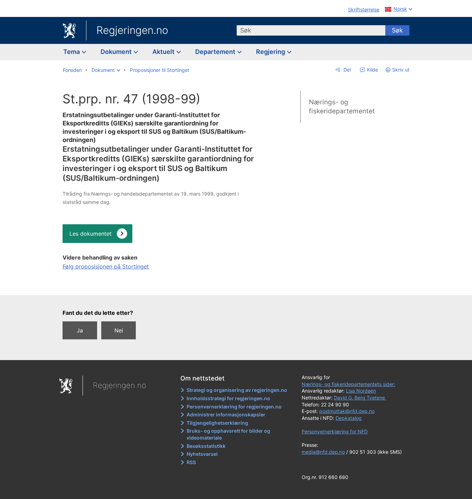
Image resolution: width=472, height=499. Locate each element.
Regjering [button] (271, 51)
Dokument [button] (117, 51)
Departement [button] (216, 51)
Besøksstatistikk (206, 446)
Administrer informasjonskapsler (226, 414)
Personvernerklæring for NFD (335, 431)
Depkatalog (349, 418)
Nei (118, 330)
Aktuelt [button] (164, 51)
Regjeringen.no (132, 30)
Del (346, 70)
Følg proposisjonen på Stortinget (106, 266)
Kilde (372, 70)
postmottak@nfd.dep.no (347, 411)
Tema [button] (72, 51)
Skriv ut (400, 70)
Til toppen (158, 285)
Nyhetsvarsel (202, 454)
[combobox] (311, 30)
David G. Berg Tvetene (360, 398)
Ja (80, 330)
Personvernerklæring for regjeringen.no (234, 406)
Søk (397, 30)
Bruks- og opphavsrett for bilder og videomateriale (228, 434)
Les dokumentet (90, 233)
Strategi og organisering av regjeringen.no (237, 390)
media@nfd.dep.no (323, 452)
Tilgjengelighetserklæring (217, 423)
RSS (191, 462)
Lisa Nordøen (361, 391)
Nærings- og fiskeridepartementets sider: (348, 384)
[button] (106, 70)
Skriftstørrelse (363, 9)
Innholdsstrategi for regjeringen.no (228, 398)
